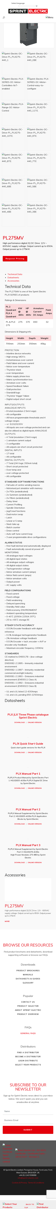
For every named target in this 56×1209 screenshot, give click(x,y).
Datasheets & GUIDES (28, 979)
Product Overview (28, 1014)
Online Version (35, 722)
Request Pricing (15, 258)
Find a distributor (28, 1052)
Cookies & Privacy (19, 1183)
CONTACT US (28, 1002)
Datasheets (13, 277)
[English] (27, 3)
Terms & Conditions (36, 1183)
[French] (35, 3)
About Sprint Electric (28, 1010)
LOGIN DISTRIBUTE (28, 1061)
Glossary (28, 983)
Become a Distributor (28, 1056)
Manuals (28, 975)
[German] (31, 3)
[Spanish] (38, 3)
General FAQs (28, 1033)
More (7, 921)
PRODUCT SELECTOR (28, 1006)
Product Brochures (28, 970)
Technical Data (14, 274)
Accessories (13, 280)
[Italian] (42, 3)
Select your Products (28, 1065)
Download (19, 722)
